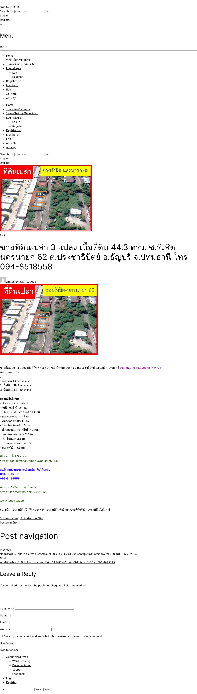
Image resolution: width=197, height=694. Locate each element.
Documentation (21, 665)
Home (10, 55)
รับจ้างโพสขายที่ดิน (31, 518)
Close (3, 47)
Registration (13, 81)
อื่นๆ (2, 235)
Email (4, 622)
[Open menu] (1, 24)
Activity (11, 98)
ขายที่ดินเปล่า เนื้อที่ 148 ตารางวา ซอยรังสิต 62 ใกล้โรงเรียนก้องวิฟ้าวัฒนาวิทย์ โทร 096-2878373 (57, 560)
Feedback (18, 673)
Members (12, 85)
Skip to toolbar (9, 650)
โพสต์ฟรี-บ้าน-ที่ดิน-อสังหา (22, 64)
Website (5, 629)
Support (17, 669)
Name (5, 615)
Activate (11, 93)
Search (39, 689)
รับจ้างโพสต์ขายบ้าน (18, 59)
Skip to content (9, 7)
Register (5, 19)
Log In (16, 72)
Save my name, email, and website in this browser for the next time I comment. (53, 636)
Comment (7, 608)
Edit (8, 89)
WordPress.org (21, 661)
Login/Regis (13, 68)
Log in (4, 15)
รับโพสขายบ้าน (9, 518)
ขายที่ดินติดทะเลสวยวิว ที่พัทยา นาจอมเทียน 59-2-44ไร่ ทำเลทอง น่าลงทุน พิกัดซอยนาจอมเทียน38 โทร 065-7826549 (69, 552)
